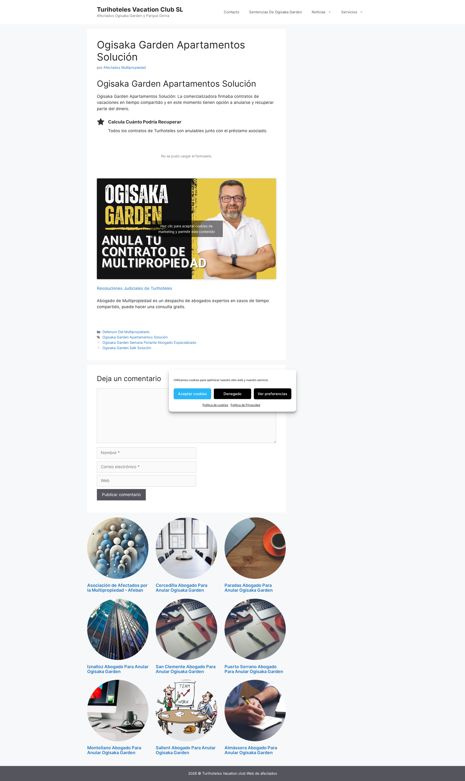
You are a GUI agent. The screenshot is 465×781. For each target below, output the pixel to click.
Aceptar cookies (192, 393)
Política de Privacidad (245, 405)
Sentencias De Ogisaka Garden (275, 12)
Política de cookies (215, 405)
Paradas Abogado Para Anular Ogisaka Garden (249, 588)
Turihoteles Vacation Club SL (140, 9)
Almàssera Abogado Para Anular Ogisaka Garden (251, 750)
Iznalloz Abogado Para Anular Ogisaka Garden (117, 669)
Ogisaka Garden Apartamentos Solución (135, 337)
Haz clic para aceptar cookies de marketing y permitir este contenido (186, 229)
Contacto (231, 12)
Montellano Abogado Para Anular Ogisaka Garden (114, 750)
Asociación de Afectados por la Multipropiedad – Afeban (117, 588)
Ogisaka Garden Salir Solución (126, 348)
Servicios (349, 12)
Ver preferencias (272, 393)
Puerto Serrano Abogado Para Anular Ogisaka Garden (254, 669)
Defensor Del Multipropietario (126, 332)
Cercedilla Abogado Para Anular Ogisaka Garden (181, 588)
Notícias (319, 12)
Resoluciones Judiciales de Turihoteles (134, 288)
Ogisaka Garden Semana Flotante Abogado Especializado (149, 342)
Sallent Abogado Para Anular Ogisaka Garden (186, 750)
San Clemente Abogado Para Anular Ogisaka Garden (186, 669)
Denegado (232, 393)
